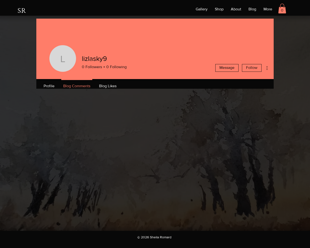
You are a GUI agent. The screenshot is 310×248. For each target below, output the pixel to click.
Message (226, 68)
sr (21, 10)
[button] (282, 9)
